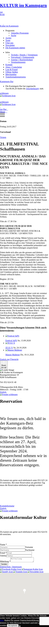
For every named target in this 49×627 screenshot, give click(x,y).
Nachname (29, 550)
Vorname (29, 547)
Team (7, 40)
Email (3, 553)
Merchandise (10, 74)
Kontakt (8, 64)
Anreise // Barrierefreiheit (22, 60)
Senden (4, 564)
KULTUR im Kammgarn (23, 5)
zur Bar (4, 109)
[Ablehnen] (20, 626)
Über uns (9, 43)
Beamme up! (4, 366)
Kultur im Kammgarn (9, 26)
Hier (2, 620)
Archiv (8, 38)
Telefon (3, 556)
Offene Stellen (11, 72)
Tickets (3, 137)
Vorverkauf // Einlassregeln (22, 57)
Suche (13, 35)
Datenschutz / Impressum (11, 567)
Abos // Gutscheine (13, 67)
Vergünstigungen (18, 62)
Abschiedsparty (32, 88)
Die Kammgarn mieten (15, 48)
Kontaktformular (7, 506)
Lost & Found (11, 69)
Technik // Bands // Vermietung (24, 55)
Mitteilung (5, 561)
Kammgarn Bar (6, 81)
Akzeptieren (12, 626)
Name (3, 544)
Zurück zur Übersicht (9, 359)
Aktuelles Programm (20, 33)
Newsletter (10, 45)
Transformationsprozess (15, 77)
